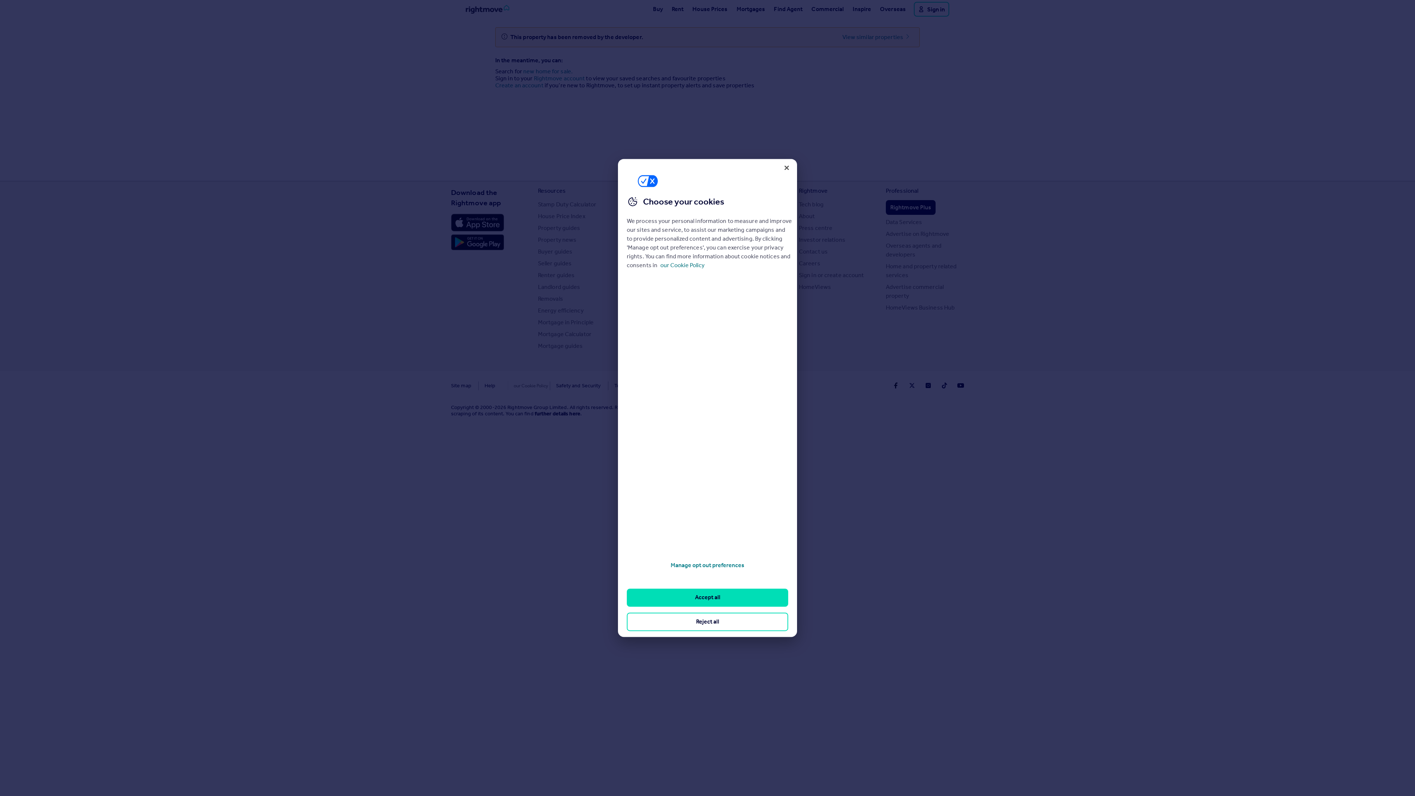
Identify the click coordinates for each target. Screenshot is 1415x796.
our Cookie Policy (682, 265)
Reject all (707, 621)
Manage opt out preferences (707, 565)
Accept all (707, 597)
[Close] (787, 168)
